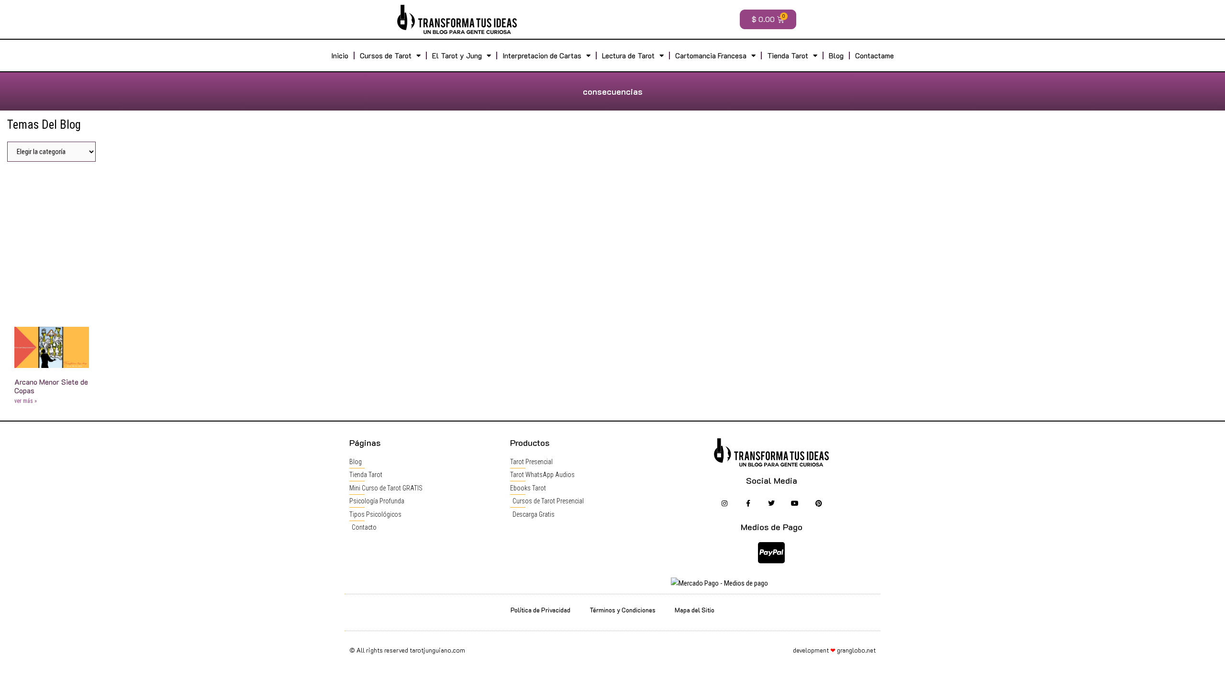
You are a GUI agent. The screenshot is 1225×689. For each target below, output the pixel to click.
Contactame (874, 55)
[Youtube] (795, 503)
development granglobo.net (834, 650)
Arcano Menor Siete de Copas (51, 386)
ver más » (25, 401)
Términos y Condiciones (623, 610)
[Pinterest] (818, 503)
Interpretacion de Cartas (541, 55)
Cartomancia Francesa (710, 55)
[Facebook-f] (747, 503)
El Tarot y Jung (457, 55)
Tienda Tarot (787, 55)
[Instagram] (724, 503)
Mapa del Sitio (694, 610)
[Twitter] (771, 503)
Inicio (339, 55)
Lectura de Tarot (628, 55)
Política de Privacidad (540, 610)
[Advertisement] (612, 241)
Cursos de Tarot (386, 55)
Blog (836, 55)
